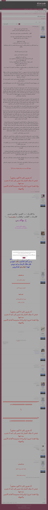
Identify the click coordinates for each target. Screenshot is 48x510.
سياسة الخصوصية (19, 253)
